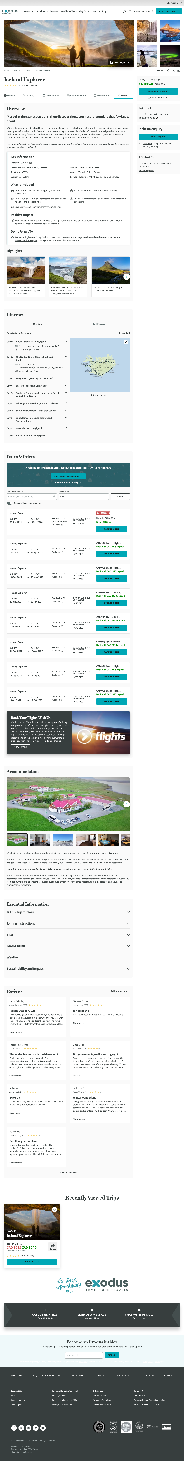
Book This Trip (115, 529)
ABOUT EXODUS (79, 1376)
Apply (120, 496)
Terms (157, 1362)
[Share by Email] (178, 70)
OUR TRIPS (102, 1376)
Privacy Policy (148, 1362)
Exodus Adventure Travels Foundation (149, 1400)
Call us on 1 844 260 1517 (66, 476)
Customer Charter (100, 1395)
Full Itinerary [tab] (99, 324)
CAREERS (168, 1376)
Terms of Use (139, 1391)
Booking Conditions (60, 1395)
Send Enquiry (158, 137)
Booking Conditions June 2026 (64, 1400)
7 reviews (33, 85)
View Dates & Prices (158, 91)
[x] (21, 1428)
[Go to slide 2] (40, 839)
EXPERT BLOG (123, 1376)
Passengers (65, 492)
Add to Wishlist (160, 98)
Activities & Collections (47, 11)
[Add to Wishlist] (54, 1209)
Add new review (119, 991)
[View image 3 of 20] (170, 31)
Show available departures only (28, 503)
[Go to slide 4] (85, 839)
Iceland (28, 71)
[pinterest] (36, 1428)
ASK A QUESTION (167, 11)
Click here (147, 143)
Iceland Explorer (146, 170)
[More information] (38, 168)
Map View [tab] (37, 324)
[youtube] (43, 1428)
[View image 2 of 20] (147, 31)
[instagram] (28, 1428)
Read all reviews (68, 1172)
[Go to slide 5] (108, 839)
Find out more (101, 220)
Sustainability (16, 1391)
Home (6, 71)
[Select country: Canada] (159, 3)
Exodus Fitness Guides (102, 1405)
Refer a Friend (139, 1395)
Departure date (15, 492)
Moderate (31, 167)
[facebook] (14, 1428)
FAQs (13, 1395)
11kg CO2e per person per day (104, 177)
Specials (96, 11)
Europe (17, 71)
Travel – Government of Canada (147, 1405)
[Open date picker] (53, 497)
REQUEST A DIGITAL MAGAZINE (47, 1376)
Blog (104, 11)
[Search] (124, 11)
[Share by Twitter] (173, 70)
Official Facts (98, 1391)
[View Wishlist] (130, 11)
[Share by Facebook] (168, 70)
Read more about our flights (68, 482)
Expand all (124, 333)
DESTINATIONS (147, 1376)
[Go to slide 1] (17, 839)
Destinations (28, 11)
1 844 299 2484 (142, 11)
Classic (89, 167)
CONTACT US (17, 1376)
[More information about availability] (62, 524)
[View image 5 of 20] (170, 56)
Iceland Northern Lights (26, 240)
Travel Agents (16, 1405)
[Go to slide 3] (63, 839)
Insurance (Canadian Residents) (65, 1391)
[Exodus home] (10, 11)
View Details (20, 747)
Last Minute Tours (68, 11)
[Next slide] (126, 277)
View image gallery (122, 62)
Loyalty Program (18, 1400)
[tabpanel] (68, 385)
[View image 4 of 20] (147, 56)
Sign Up (112, 1355)
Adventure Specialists (102, 1400)
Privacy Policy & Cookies (62, 1405)
